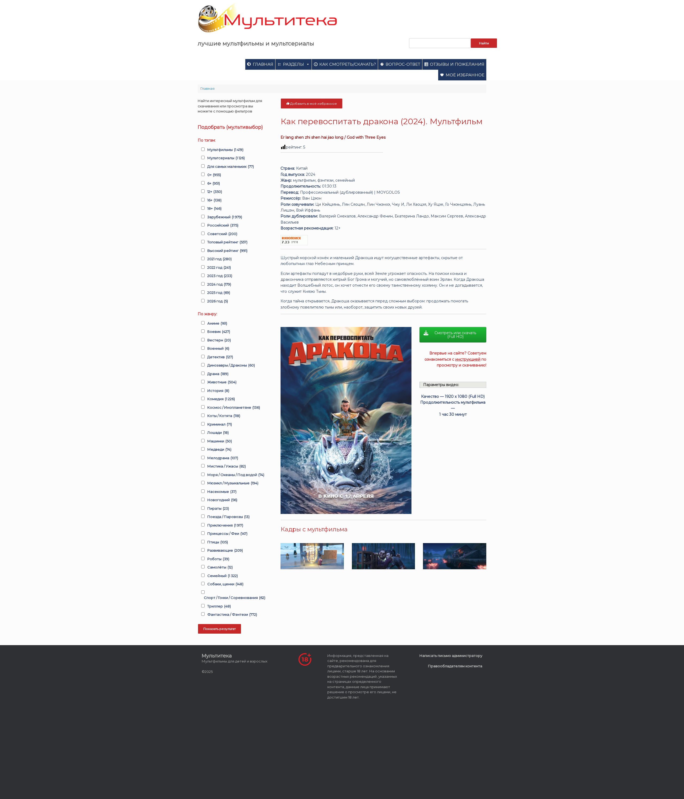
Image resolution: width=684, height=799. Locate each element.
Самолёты (220, 567)
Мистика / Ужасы (226, 466)
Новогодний (222, 500)
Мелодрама (222, 458)
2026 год (217, 301)
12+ (214, 191)
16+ (214, 200)
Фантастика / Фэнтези (232, 614)
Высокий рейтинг (227, 250)
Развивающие (225, 550)
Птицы (217, 542)
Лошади (218, 432)
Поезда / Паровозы (228, 517)
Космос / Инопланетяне (233, 407)
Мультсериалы (226, 158)
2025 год (218, 292)
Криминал (219, 424)
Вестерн (219, 340)
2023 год (219, 276)
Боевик (218, 331)
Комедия (221, 399)
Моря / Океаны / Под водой (235, 475)
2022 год (219, 267)
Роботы (218, 559)
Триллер (219, 606)
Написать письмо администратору (450, 655)
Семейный (222, 576)
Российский (222, 225)
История (218, 390)
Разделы (293, 64)
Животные (221, 382)
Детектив (220, 357)
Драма (217, 374)
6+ (213, 183)
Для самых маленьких (230, 166)
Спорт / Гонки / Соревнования (234, 597)
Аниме (217, 323)
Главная (263, 64)
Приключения (225, 525)
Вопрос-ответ (403, 64)
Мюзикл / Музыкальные (232, 483)
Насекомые (221, 491)
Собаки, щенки (225, 584)
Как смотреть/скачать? (347, 64)
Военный (218, 348)
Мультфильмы (225, 149)
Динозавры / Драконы (231, 365)
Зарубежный (224, 217)
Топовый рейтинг (227, 242)
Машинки (219, 441)
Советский (222, 234)
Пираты (218, 508)
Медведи (219, 449)
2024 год (219, 284)
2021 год (219, 259)
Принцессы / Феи (227, 533)
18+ (214, 208)
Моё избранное (465, 74)
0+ (214, 175)
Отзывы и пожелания (457, 64)
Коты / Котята (223, 416)
